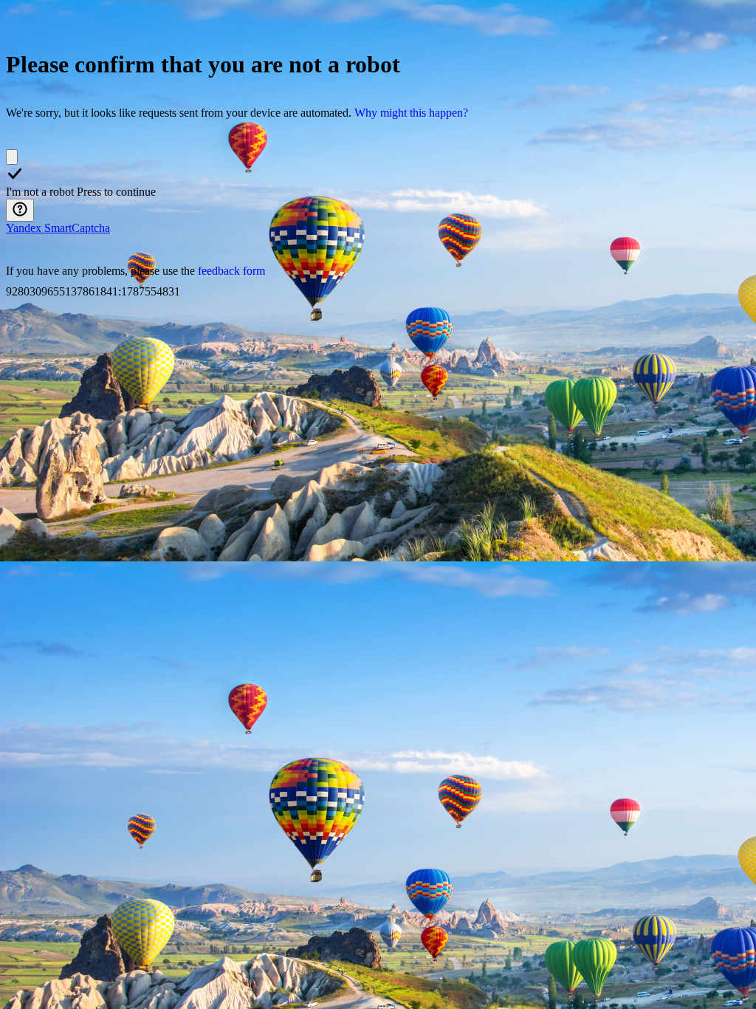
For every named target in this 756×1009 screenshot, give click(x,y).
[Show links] (20, 210)
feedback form (231, 270)
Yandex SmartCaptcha (58, 228)
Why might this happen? (411, 112)
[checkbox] (12, 157)
